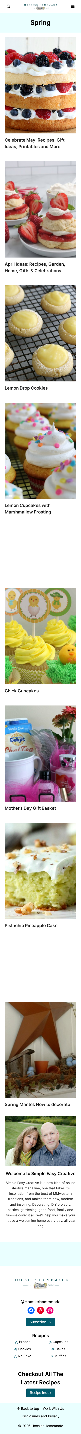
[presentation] (40, 85)
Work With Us (53, 1409)
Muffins (60, 1356)
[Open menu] (72, 6)
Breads (24, 1342)
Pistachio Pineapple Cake (31, 925)
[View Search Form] (8, 6)
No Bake (24, 1356)
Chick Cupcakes (22, 690)
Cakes (60, 1349)
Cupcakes (60, 1342)
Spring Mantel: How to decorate (37, 1104)
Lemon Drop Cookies (26, 388)
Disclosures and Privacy (40, 1416)
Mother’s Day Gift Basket (30, 808)
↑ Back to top (28, 1409)
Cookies (24, 1349)
